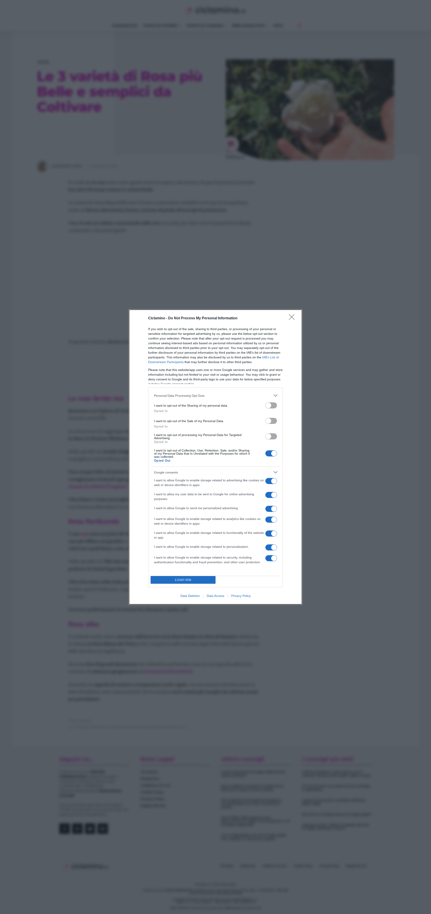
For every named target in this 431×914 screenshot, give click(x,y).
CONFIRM (183, 580)
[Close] (293, 318)
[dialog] (215, 457)
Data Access (215, 596)
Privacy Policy (241, 596)
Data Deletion (190, 596)
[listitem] (215, 395)
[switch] (271, 405)
